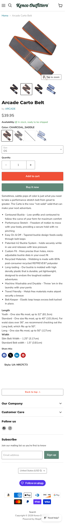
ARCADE (10, 108)
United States (31, 470)
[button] (14, 89)
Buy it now (32, 187)
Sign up (51, 455)
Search (32, 512)
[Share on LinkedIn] (16, 355)
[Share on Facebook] (4, 355)
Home (5, 15)
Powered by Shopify (32, 519)
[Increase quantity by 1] (30, 165)
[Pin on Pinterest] (23, 355)
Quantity (6, 157)
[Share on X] (10, 355)
